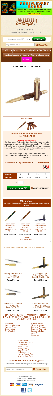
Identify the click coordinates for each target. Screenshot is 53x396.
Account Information (12, 325)
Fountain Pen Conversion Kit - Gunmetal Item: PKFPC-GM (12, 305)
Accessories (11, 163)
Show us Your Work (25, 356)
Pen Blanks (31, 50)
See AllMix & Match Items (26, 238)
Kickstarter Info (23, 352)
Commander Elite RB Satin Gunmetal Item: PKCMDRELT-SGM (40, 305)
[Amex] (24, 384)
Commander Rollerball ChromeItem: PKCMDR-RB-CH (25, 227)
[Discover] (30, 384)
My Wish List (23, 32)
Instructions (43, 163)
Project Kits (18, 50)
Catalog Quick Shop (25, 342)
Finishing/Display (12, 55)
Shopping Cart (14, 39)
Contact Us (35, 335)
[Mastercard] (11, 384)
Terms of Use (23, 346)
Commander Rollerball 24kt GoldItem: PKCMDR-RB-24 (10, 227)
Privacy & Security (38, 325)
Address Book (10, 327)
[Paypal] (38, 384)
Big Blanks (44, 50)
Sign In (14, 32)
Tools (25, 55)
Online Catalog (23, 344)
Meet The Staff (23, 350)
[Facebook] (23, 390)
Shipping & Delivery (38, 331)
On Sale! (25, 60)
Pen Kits (6, 50)
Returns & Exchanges (39, 327)
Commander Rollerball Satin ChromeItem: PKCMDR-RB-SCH (40, 227)
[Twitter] (30, 390)
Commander (35, 66)
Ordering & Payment (38, 329)
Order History (10, 329)
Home (15, 66)
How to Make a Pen (25, 354)
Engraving (43, 55)
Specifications (26, 163)
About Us (34, 333)
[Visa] (18, 384)
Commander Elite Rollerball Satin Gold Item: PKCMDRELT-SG (40, 275)
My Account (34, 32)
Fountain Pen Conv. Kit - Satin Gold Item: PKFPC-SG (13, 275)
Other (32, 55)
